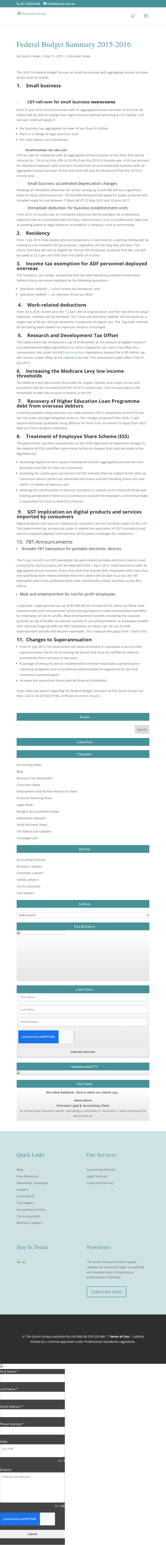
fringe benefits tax (36, 560)
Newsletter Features (31, 818)
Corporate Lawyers (30, 873)
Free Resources (28, 1176)
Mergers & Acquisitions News (38, 811)
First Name (9, 1371)
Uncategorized (27, 838)
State (3, 1441)
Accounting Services (31, 860)
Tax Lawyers (25, 893)
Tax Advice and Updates (34, 831)
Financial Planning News (34, 798)
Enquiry (5, 1470)
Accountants (26, 1196)
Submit (32, 1534)
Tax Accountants (28, 886)
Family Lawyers (27, 879)
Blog (20, 771)
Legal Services (97, 1176)
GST (144, 523)
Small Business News (32, 825)
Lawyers (22, 1189)
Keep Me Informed (83, 1052)
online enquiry (89, 696)
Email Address (11, 1406)
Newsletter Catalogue (32, 1183)
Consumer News (79, 56)
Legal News (25, 805)
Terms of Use (119, 1336)
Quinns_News (31, 56)
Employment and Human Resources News (47, 791)
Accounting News (29, 765)
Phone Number (12, 1424)
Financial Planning (100, 1183)
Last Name (9, 1389)
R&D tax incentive (71, 352)
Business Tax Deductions (35, 778)
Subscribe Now (106, 1292)
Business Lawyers (29, 866)
